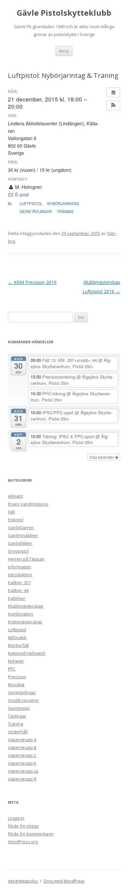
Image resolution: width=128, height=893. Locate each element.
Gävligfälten (20, 543)
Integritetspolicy (23, 881)
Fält (11, 512)
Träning (65, 211)
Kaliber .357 (19, 582)
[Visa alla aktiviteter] (113, 92)
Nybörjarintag (63, 203)
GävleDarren (21, 527)
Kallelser (16, 598)
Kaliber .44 (18, 590)
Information (19, 567)
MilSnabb (17, 637)
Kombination (20, 614)
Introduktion (20, 575)
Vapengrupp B (22, 747)
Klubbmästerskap (25, 606)
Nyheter (16, 661)
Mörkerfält (18, 645)
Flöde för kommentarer (31, 834)
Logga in (16, 818)
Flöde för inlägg (23, 826)
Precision (17, 677)
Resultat (16, 685)
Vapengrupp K (22, 763)
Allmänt (15, 496)
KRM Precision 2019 (32, 282)
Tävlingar (17, 716)
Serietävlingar (36, 211)
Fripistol (15, 520)
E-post (21, 194)
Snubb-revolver (23, 700)
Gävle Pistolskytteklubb (64, 13)
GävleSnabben (23, 535)
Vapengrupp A (22, 739)
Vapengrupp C (22, 755)
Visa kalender (102, 457)
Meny (64, 50)
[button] (113, 105)
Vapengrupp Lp (23, 771)
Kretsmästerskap (25, 622)
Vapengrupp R (22, 779)
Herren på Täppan (26, 559)
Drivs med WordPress (64, 881)
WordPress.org (23, 842)
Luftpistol (31, 203)
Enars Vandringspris (28, 504)
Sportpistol (19, 708)
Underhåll (18, 732)
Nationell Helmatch (26, 653)
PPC (12, 669)
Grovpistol (18, 551)
